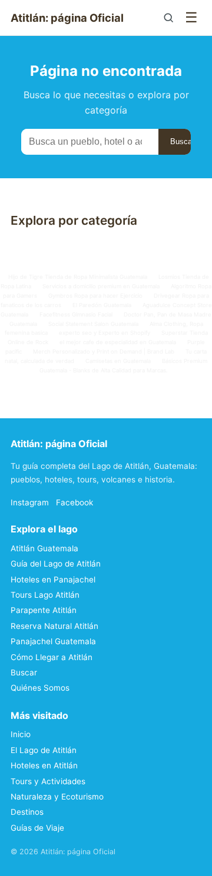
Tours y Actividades (48, 781)
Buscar (182, 141)
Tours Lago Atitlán (45, 594)
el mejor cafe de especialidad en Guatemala (117, 342)
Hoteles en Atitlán (44, 765)
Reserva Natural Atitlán (54, 626)
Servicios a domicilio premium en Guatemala (101, 286)
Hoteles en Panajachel (53, 579)
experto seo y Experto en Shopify (104, 332)
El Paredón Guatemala (101, 305)
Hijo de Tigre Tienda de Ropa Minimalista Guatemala (77, 277)
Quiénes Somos (40, 687)
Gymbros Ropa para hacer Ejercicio (95, 295)
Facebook (74, 502)
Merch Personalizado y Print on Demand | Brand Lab (103, 351)
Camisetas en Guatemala (118, 361)
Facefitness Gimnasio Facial (75, 314)
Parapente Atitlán (44, 610)
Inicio (21, 734)
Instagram (30, 502)
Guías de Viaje (37, 827)
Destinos (27, 812)
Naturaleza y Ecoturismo (57, 796)
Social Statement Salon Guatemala (93, 324)
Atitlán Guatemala (44, 548)
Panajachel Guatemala (53, 641)
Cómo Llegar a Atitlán (51, 657)
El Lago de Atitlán (44, 750)
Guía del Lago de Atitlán (56, 563)
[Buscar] (168, 18)
